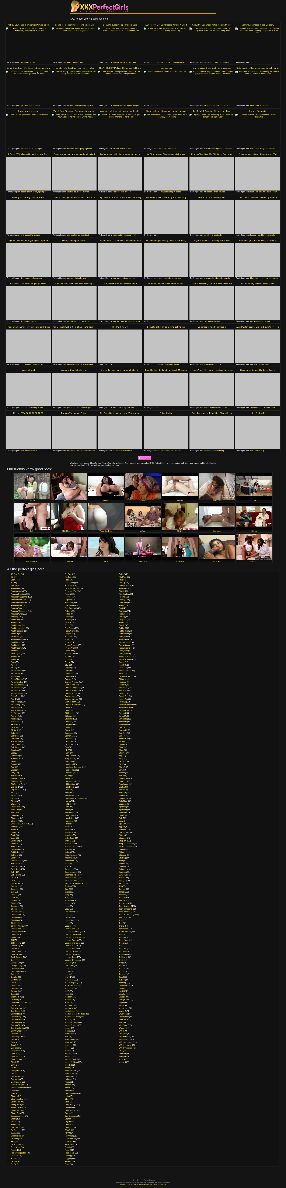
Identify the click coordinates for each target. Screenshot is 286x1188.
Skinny (122, 761)
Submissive (123, 869)
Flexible (68, 622)
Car (12, 892)
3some (14, 580)
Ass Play (14, 707)
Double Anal (16, 1082)
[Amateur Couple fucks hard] (74, 389)
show (26, 106)
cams (130, 62)
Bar (12, 753)
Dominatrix (15, 1079)
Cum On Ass (16, 1020)
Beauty (14, 764)
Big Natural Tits (17, 784)
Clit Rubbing (16, 943)
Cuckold (14, 1000)
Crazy (13, 994)
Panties (68, 1142)
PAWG (67, 1130)
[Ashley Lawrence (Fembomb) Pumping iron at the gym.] (28, 44)
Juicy (67, 895)
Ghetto (67, 707)
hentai (210, 235)
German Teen (70, 702)
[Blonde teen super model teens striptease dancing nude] (74, 44)
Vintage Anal (124, 1000)
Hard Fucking (70, 770)
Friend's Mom (70, 654)
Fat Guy (68, 574)
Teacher (122, 895)
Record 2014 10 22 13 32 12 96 (28, 413)
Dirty (13, 1062)
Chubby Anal (16, 929)
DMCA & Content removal (148, 1184)
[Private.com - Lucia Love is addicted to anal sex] (120, 260)
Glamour (68, 719)
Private (122, 625)
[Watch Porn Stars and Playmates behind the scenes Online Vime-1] (74, 130)
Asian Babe (15, 676)
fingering (162, 149)
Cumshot (14, 1034)
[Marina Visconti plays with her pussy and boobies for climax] (211, 87)
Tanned (122, 889)
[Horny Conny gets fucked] (74, 260)
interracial (254, 192)
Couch (13, 983)
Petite (121, 574)
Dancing (14, 1048)
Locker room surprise (28, 111)
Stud (121, 861)
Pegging (68, 1159)
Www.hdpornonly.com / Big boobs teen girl (212, 283)
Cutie (13, 1042)
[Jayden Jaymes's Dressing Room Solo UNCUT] (211, 260)
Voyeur (122, 1011)
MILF (67, 977)
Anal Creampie (17, 631)
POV (67, 1133)
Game (67, 671)
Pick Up (122, 583)
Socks (121, 790)
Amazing (14, 617)
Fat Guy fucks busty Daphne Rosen (28, 197)
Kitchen (68, 903)
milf (261, 106)
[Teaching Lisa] (166, 87)
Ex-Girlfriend (16, 1130)
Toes (121, 966)
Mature (68, 1020)
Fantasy (14, 1159)
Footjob (68, 634)
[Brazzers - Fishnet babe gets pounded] (28, 303)
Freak (67, 639)
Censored (15, 906)
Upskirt (122, 991)
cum (179, 278)
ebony (274, 192)
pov (75, 192)
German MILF (70, 693)
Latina (67, 917)
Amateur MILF (16, 605)
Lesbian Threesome (73, 960)
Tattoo (121, 892)
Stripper (122, 852)
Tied (121, 934)
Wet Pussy (123, 1025)
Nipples (68, 1085)
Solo (121, 795)
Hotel (67, 807)
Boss (13, 838)
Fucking (68, 656)
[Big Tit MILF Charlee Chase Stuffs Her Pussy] (120, 217)
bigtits (181, 62)
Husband (68, 824)
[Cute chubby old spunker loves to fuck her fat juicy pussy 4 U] (257, 87)
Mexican (68, 1031)
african (129, 451)
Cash (13, 898)
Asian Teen (15, 696)
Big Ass (14, 776)
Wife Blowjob (124, 1037)
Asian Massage (17, 693)
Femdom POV (70, 591)
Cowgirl (14, 991)
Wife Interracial (125, 1045)
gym (30, 62)
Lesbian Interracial (72, 943)
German (68, 679)
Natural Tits (69, 1073)
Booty (13, 835)
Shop (121, 747)
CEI (12, 878)
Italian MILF (69, 861)
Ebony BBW (16, 1105)
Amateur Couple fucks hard (74, 370)
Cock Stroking (16, 954)
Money (67, 1056)
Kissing (68, 900)
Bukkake (14, 855)
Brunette (14, 849)
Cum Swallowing (18, 1028)
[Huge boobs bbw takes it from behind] (166, 303)
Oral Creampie (71, 1116)
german (161, 192)
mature (266, 106)
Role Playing (124, 685)
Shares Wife (124, 739)
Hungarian (69, 821)
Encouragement (17, 1116)
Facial (13, 1150)
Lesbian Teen (70, 957)
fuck (260, 451)
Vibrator (122, 994)
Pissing (122, 597)
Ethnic (13, 1125)
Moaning (68, 1045)
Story (121, 835)
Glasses (68, 722)
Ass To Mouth (16, 710)
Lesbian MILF (70, 946)
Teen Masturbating (126, 915)
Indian (67, 829)
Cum (13, 1005)
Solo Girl (122, 798)
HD (66, 750)
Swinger (122, 881)
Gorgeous (69, 733)
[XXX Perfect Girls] (100, 6)
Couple (14, 988)
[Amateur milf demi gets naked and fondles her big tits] (120, 130)
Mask (67, 1003)
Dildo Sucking (16, 1059)
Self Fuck (122, 727)
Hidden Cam (70, 784)
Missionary (69, 1039)
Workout (122, 1054)
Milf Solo (68, 1034)
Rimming (122, 682)
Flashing (68, 620)
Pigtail (121, 591)
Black (13, 804)
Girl (66, 710)
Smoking (122, 781)
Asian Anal (15, 673)
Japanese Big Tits (72, 875)
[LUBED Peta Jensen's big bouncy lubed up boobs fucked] (257, 217)
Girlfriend (68, 716)
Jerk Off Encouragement (74, 883)
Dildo (13, 1054)
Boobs (13, 829)
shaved (210, 106)
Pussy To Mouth (125, 659)
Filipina (68, 600)
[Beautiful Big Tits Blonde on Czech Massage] (166, 389)
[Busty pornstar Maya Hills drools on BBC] (257, 174)
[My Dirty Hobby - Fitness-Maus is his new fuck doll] (166, 174)
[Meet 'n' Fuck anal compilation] (211, 217)
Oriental (68, 1125)
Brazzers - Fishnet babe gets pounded (28, 283)
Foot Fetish (69, 628)
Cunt (13, 1039)
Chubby (14, 923)
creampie (135, 106)
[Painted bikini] (166, 432)
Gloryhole (69, 725)
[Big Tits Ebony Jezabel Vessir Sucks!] (257, 303)
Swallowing (123, 875)
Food (67, 625)
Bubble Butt (15, 852)
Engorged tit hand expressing (212, 327)
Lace (67, 906)
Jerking (68, 886)
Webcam (122, 1020)
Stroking (122, 858)
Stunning (122, 866)
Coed (13, 960)
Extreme (14, 1139)
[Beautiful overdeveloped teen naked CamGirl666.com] (120, 44)
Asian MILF (15, 690)
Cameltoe (15, 883)
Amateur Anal (16, 591)
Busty (13, 858)
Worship (122, 1056)
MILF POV (69, 988)
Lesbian (68, 926)
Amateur (14, 588)
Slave (121, 767)
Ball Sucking (16, 747)
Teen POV (123, 917)
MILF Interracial (71, 986)
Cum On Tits (16, 1025)
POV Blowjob (70, 1139)
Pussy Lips (123, 651)
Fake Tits (14, 1156)
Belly (13, 773)
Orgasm (68, 1119)
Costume (14, 980)
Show (121, 750)
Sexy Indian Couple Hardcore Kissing (257, 370)
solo (230, 149)
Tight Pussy (123, 940)
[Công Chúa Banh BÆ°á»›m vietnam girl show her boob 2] (28, 87)
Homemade (69, 795)
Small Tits (123, 778)
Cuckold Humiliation (19, 1003)
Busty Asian (15, 864)
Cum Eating (16, 1011)
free (218, 321)
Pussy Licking (124, 648)
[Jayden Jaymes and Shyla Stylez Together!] (28, 260)
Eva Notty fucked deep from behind (120, 283)
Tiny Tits (122, 951)
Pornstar (122, 611)
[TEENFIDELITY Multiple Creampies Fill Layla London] (120, 87)
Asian (13, 668)
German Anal (70, 685)
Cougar (14, 986)
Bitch (13, 798)
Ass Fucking (16, 702)
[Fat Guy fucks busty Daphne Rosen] (28, 217)
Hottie (67, 810)
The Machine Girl (120, 327)
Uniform (122, 988)
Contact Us (162, 1184)
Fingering (69, 603)
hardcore (212, 62)
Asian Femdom (17, 682)
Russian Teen (124, 710)
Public (121, 628)
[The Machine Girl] (120, 346)
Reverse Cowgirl (126, 676)
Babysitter (15, 736)
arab (252, 364)
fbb (34, 62)
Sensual (122, 730)
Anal (13, 622)
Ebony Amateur (17, 1099)
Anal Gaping (16, 645)
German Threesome (73, 705)
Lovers (67, 968)
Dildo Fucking (16, 1056)
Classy (14, 937)
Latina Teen (69, 920)
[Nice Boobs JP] (257, 432)
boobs (26, 62)
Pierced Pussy (125, 586)
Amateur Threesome (19, 611)
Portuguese (123, 614)
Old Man (68, 1107)
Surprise (122, 872)
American (15, 620)
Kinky (67, 898)
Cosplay (14, 977)
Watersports (124, 1017)
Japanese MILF (71, 878)
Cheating (14, 909)
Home (67, 793)
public (172, 451)
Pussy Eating (124, 642)
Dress (13, 1090)
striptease (225, 106)
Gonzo (67, 730)
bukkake (81, 235)
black (269, 192)
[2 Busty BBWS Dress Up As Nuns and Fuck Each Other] (28, 174)
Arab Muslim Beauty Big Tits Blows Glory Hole (257, 327)
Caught (14, 903)
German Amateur (72, 682)
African (14, 586)
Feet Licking (70, 583)
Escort (13, 1122)
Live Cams (69, 966)
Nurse (67, 1090)
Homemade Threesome (74, 798)
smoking (85, 321)
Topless (122, 974)
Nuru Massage (71, 1093)
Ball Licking (15, 744)
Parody (68, 1147)
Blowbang (15, 818)
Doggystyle (15, 1071)
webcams (124, 62)
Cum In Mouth (16, 1014)
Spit (120, 818)
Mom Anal (69, 1054)
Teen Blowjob (124, 906)
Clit (12, 940)
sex (30, 149)
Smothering (123, 784)
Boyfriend (15, 841)
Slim (121, 770)
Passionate (69, 1153)
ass (38, 235)
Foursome (69, 637)
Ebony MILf (15, 1110)
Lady (67, 909)
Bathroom (15, 759)
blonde (256, 149)
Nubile (67, 1088)
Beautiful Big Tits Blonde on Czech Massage (166, 370)
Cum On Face (16, 1022)
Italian (67, 852)
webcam (33, 451)
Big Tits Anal (16, 790)
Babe (13, 733)
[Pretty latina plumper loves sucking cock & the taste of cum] (28, 346)
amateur (116, 62)
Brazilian (14, 844)
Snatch (122, 787)
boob (37, 106)
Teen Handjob (124, 912)
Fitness (68, 617)
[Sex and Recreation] (257, 130)
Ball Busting (16, 742)
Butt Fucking (16, 875)
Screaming (123, 719)
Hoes (67, 790)
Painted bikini (166, 413)
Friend (67, 651)
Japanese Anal (71, 872)
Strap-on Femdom (126, 844)
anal (206, 62)
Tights (121, 943)
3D (12, 577)
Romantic (123, 690)
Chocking (15, 920)
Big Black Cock (17, 778)
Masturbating (70, 1011)
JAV (66, 864)
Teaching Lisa (166, 68)
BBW (13, 725)
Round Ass (123, 699)
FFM (13, 1142)
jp (263, 451)
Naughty (68, 1076)
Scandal (122, 713)
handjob (161, 62)
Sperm (121, 815)
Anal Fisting (16, 642)
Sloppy (122, 773)
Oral (66, 1113)
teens (69, 62)
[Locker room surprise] (28, 130)
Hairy (67, 753)
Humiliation (69, 818)
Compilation (16, 971)
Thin (121, 923)
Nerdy (67, 1082)
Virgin (121, 1003)
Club (13, 949)
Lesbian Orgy (70, 954)
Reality (122, 665)
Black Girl (15, 810)
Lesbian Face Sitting (73, 937)
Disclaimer (123, 1184)
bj (223, 451)
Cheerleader (16, 915)
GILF (67, 665)
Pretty (121, 622)
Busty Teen (15, 869)
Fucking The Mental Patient (74, 413)
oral (33, 149)
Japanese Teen (71, 881)
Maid (67, 994)
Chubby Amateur (18, 926)
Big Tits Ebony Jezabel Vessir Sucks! (258, 283)
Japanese (69, 869)
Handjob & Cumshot (73, 767)
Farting (14, 1161)
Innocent (68, 832)
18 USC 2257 (133, 1184)
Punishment (124, 634)
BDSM (13, 730)
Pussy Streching (125, 656)
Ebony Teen (16, 1113)
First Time (69, 605)
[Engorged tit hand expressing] (211, 346)
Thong (121, 926)
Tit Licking (123, 957)
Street (121, 849)
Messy (67, 1028)
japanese (225, 62)
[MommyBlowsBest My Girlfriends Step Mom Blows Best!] (211, 174)
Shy (120, 756)
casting (224, 408)
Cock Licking (16, 951)
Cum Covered (16, 1008)
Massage (68, 1005)
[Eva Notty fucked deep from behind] (120, 303)
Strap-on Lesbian (126, 847)
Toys (121, 977)
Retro (121, 673)
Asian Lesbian (17, 688)
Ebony (13, 1096)
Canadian (15, 889)
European (15, 1127)
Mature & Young (71, 1022)
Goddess (68, 727)
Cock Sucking (16, 957)
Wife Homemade (126, 1042)
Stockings (123, 832)
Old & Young (70, 1105)
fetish (74, 321)
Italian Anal (69, 858)
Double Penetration (19, 1088)
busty (87, 235)
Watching (123, 1014)
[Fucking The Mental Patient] (74, 432)
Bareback (15, 756)
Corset (13, 974)
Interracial (69, 844)
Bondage (14, 827)
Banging (14, 750)
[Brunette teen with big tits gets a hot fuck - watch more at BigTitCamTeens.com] (120, 174)
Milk (66, 1037)
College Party (16, 966)
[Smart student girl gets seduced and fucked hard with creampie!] (74, 174)
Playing (122, 600)
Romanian (123, 688)
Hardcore (69, 773)
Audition (14, 719)
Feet (67, 580)
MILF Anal (69, 980)
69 (12, 583)
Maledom (69, 997)
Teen (121, 900)
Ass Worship (16, 713)
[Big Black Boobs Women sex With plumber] (120, 432)
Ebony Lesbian (17, 1107)
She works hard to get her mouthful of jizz (120, 370)
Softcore (122, 793)
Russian (122, 702)
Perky (67, 1164)
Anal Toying (16, 654)
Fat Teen (68, 577)
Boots (13, 832)
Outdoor (68, 1127)
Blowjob (14, 821)
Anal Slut (14, 651)
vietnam (32, 106)
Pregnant (122, 620)
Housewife (69, 812)
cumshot (169, 62)
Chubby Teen (16, 932)
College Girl (16, 963)
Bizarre (14, 801)
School (122, 716)
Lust (66, 974)
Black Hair (15, 812)
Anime (13, 659)
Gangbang (69, 673)
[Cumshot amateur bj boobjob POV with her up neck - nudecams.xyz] (211, 432)
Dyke (13, 1093)
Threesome (123, 929)
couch (218, 408)
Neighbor (69, 1079)
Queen (122, 662)
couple (90, 364)
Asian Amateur (17, 671)
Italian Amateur (71, 855)
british (122, 149)
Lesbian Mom (70, 949)
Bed (12, 767)
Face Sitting (16, 1147)
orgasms (90, 106)
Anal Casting (16, 625)
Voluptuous (123, 1008)
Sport (121, 821)
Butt (12, 872)
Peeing (68, 1156)
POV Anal (69, 1136)
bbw (252, 106)
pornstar (38, 278)
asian (218, 62)
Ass (12, 699)
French (68, 642)
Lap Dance (69, 912)
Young (121, 1062)
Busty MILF (15, 866)
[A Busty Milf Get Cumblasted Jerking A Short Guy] (166, 44)
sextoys (36, 192)
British (13, 847)
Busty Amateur (17, 861)
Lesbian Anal (70, 929)
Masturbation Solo (72, 1017)
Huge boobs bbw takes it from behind (166, 283)
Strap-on (122, 841)
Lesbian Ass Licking (73, 932)
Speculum (123, 812)
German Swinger (72, 699)
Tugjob (122, 980)
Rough (122, 693)
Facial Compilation (18, 1153)
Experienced (16, 1136)
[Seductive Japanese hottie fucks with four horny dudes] (211, 44)
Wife (121, 1031)
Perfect (68, 1161)
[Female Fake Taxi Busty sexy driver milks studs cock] (74, 87)
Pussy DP (123, 639)
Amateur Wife (16, 614)
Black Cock (15, 807)
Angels (14, 656)
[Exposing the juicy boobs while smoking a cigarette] (74, 303)
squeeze (88, 149)
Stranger (122, 838)
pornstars (70, 149)
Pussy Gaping (124, 645)
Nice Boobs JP (258, 413)
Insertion (68, 835)
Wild (121, 1051)
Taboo (121, 883)
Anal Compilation (18, 628)
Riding (121, 679)
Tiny (120, 946)
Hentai (67, 778)
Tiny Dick (122, 949)
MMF (67, 991)
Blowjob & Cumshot (19, 824)
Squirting (122, 829)
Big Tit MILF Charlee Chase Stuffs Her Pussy (120, 197)
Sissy (121, 759)
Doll (12, 1073)
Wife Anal (123, 1034)
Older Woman (70, 1110)
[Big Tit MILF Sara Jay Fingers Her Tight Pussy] (211, 130)
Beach (13, 761)
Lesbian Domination (73, 934)
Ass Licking (15, 705)
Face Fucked (16, 1144)
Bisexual (14, 795)
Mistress (68, 1042)
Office (67, 1099)
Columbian (15, 968)
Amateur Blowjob (18, 594)
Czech (13, 1045)
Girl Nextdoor (70, 713)
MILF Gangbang (71, 983)
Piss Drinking (124, 594)
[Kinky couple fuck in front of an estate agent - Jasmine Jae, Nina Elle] (74, 346)
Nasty (67, 1068)
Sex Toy (122, 736)
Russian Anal (124, 707)
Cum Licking (16, 1017)
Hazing (68, 776)
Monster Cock (70, 1059)
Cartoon (14, 895)
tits (22, 62)
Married (68, 1000)
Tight (121, 937)
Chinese (14, 917)
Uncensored (124, 986)
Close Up (15, 946)
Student (122, 864)
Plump (121, 605)
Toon (121, 971)
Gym (67, 747)
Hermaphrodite (71, 781)
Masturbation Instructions (75, 1014)
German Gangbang (73, 688)
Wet (120, 1022)
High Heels (69, 787)
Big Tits (14, 787)
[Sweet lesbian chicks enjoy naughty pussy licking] (166, 130)
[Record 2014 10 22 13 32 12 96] (28, 432)
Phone (121, 580)
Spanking (123, 810)
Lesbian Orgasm (71, 951)
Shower (122, 753)
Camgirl (14, 886)
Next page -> (144, 458)
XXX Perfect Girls (79, 18)
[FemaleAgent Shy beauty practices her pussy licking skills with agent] (211, 389)
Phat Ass (122, 577)
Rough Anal (124, 696)
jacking (176, 62)
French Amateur (71, 645)
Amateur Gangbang (19, 597)
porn (215, 321)
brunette (216, 106)
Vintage (122, 997)
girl (22, 106)
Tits (120, 963)
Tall (120, 886)
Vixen (121, 1005)
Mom (67, 1051)
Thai (121, 920)
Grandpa (68, 739)
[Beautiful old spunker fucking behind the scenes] (166, 346)
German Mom (70, 696)
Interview (68, 849)
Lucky (67, 971)
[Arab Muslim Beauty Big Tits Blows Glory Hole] (257, 346)
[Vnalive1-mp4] (28, 389)
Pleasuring (123, 603)
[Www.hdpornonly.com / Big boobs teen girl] (211, 303)
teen (81, 62)
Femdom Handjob (72, 588)
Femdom (68, 586)
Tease (121, 898)
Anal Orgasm (16, 648)
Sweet (121, 878)
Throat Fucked (125, 932)
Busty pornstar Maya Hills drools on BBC (258, 154)
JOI (66, 866)
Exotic (13, 1133)
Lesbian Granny (71, 940)
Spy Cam (122, 824)
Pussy (121, 637)
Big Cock (14, 781)
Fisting (67, 614)
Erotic (13, 1119)
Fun (66, 659)
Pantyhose (69, 1144)
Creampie (15, 997)
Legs (67, 923)
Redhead (123, 668)
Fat (12, 1164)
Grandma (69, 736)
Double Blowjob (17, 1085)
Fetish (67, 594)
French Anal (70, 648)
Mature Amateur (71, 1025)
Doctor (13, 1068)
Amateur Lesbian (18, 603)
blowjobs (254, 278)
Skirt (121, 764)
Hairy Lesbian (70, 756)
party (82, 149)
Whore (121, 1028)
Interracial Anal (71, 847)
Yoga (121, 1059)
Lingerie (68, 963)
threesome (270, 149)
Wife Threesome (125, 1048)
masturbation (209, 149)
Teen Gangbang (125, 909)
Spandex (122, 804)
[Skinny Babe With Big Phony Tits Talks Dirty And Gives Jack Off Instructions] (166, 217)
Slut (120, 776)
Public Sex (123, 631)
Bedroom (14, 770)
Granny (68, 742)
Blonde (14, 815)
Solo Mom (123, 801)
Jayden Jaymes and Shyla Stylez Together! (28, 240)
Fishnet (68, 611)
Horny (67, 801)
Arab (13, 662)
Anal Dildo (15, 637)
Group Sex (69, 744)
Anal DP (14, 634)
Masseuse (69, 1008)
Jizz (66, 889)
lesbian (213, 408)
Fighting (68, 597)
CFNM (13, 881)
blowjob (127, 106)
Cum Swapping (17, 1031)
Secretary (123, 722)
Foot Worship (70, 631)
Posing (122, 617)
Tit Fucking (123, 954)
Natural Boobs (71, 1071)
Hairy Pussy (70, 759)
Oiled (67, 1102)
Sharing (122, 742)
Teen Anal (123, 903)
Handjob (68, 764)
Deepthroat (15, 1051)
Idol (66, 827)
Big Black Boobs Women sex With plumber (120, 413)
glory (267, 364)
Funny (67, 662)
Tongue (122, 968)
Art (12, 665)
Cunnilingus (16, 1037)
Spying (122, 827)
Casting (14, 900)
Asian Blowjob (17, 679)
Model (67, 1048)
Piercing (122, 588)
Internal (68, 841)
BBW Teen (15, 727)
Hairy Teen (69, 761)
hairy (119, 278)
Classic (14, 934)
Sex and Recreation (257, 111)
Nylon (67, 1096)
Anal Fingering (17, 639)
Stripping (122, 855)
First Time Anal (71, 608)
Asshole (14, 716)
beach (161, 451)
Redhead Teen (125, 671)
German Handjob (72, 690)
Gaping (68, 676)
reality (83, 106)
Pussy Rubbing (125, 654)
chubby (29, 192)
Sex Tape (123, 733)
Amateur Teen (16, 608)
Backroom (15, 739)
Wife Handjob (124, 1039)
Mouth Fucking (71, 1062)
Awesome (15, 722)
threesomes (87, 451)
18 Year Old (16, 574)
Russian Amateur (126, 705)
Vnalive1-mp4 (28, 370)
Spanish (122, 807)
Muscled (68, 1065)
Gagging (68, 668)
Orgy (67, 1122)
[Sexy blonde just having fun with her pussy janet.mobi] (166, 260)
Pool (121, 608)
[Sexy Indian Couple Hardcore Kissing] (257, 389)
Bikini (13, 793)
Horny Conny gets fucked (74, 240)
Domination (15, 1076)
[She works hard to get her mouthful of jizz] (120, 389)
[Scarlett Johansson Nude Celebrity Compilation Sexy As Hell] (257, 44)
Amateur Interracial (18, 600)
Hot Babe (69, 804)
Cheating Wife (16, 912)
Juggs (67, 892)
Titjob (121, 960)
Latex (67, 915)
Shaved (122, 744)
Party (67, 1150)
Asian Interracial (17, 685)
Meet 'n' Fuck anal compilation (212, 197)
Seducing (123, 725)
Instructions (69, 838)
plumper (42, 192)
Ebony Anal (15, 1102)
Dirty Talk (14, 1065)
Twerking (122, 983)
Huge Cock (69, 815)
